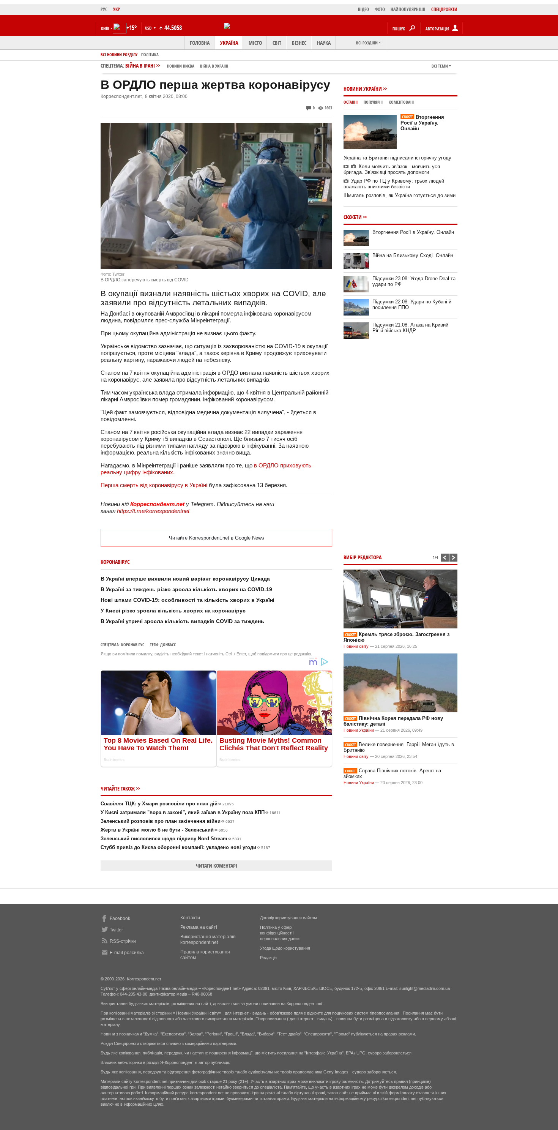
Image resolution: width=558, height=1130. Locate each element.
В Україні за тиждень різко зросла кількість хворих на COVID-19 (186, 589)
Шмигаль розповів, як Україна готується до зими (400, 195)
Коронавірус (132, 644)
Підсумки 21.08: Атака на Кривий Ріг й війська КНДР (410, 327)
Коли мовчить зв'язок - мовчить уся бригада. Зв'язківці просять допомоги (392, 169)
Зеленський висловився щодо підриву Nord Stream (171, 838)
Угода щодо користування (285, 948)
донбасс (168, 644)
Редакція (268, 957)
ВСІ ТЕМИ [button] (440, 66)
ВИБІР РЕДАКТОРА (362, 557)
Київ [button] (105, 28)
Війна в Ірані (176, 65)
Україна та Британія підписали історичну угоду (397, 158)
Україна (229, 42)
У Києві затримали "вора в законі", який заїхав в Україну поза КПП (191, 812)
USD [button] (149, 28)
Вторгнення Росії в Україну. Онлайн (422, 122)
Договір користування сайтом (288, 917)
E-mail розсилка (127, 952)
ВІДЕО (363, 9)
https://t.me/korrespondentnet (153, 511)
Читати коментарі (216, 865)
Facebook (120, 918)
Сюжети (353, 217)
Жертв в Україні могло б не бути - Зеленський (164, 830)
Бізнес (299, 42)
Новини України (363, 88)
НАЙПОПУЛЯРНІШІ (408, 9)
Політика (150, 54)
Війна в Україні (214, 66)
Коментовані (401, 102)
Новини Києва (180, 66)
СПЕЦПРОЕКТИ (444, 9)
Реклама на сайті (198, 927)
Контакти (190, 917)
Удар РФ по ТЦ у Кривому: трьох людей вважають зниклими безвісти (394, 183)
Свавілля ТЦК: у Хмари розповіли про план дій (167, 803)
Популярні (373, 102)
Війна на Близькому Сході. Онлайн (412, 255)
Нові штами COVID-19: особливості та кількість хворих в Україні (187, 600)
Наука (324, 42)
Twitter (116, 930)
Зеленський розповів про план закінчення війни (168, 821)
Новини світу (356, 646)
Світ (277, 42)
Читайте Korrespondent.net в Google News (216, 538)
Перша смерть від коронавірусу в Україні (154, 485)
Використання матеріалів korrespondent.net (207, 939)
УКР (116, 9)
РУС (104, 9)
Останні (351, 102)
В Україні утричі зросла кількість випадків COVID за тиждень (182, 621)
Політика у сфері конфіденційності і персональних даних (280, 933)
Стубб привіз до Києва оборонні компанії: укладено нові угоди (185, 847)
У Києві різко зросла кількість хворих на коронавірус (173, 611)
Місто (255, 42)
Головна (200, 42)
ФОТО (380, 9)
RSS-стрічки (123, 941)
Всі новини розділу (119, 54)
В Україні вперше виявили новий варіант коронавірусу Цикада (185, 579)
